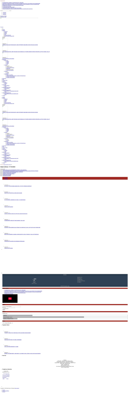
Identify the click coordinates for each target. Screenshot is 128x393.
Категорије (6, 60)
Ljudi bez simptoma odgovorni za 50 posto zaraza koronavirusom (15, 213)
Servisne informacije (7, 35)
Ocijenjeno (6, 179)
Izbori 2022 (4, 84)
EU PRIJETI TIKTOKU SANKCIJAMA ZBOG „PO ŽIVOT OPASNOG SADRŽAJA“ (18, 186)
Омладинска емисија (10, 70)
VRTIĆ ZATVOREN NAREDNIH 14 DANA (11, 346)
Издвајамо (4, 59)
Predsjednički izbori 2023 (6, 87)
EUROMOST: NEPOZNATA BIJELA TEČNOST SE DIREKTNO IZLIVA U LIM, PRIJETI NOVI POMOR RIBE (21, 3)
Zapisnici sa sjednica (9, 74)
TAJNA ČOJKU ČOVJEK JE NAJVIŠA (9, 172)
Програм (5, 71)
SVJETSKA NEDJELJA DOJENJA (8, 58)
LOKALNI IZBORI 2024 (6, 92)
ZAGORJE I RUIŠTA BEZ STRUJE (8, 173)
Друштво (6, 31)
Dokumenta (6, 141)
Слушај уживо (4, 80)
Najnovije (6, 178)
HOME (3, 29)
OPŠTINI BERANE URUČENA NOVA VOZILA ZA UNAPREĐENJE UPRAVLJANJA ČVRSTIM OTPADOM (20, 170)
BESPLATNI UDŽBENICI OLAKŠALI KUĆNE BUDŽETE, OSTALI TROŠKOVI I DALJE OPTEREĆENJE (20, 4)
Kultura (5, 33)
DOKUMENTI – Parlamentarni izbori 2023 (11, 158)
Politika (5, 32)
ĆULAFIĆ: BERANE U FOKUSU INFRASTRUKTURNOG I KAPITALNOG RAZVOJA (17, 8)
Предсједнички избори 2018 (9, 103)
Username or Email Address (6, 306)
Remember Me (6, 308)
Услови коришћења (5, 390)
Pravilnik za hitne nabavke (10, 77)
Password (3, 307)
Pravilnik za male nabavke (10, 76)
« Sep (3, 378)
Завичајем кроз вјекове (10, 67)
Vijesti (5, 83)
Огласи (3, 81)
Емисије (5, 132)
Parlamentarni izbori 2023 (6, 90)
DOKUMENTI (6, 85)
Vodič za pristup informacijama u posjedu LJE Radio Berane (16, 75)
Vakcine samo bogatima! (8, 206)
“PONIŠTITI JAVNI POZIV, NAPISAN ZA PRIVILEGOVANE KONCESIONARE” (17, 332)
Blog (3, 79)
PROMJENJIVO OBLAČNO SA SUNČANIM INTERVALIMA (13, 5)
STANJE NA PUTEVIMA (6, 6)
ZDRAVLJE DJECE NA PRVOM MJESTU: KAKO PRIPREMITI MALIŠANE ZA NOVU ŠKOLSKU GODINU (20, 44)
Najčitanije (6, 177)
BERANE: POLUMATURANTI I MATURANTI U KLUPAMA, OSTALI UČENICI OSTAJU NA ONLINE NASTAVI (22, 353)
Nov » (8, 378)
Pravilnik (5, 150)
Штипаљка (8, 68)
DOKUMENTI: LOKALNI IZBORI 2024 (11, 93)
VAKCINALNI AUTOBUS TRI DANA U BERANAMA (12, 339)
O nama (3, 95)
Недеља (7, 140)
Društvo (7, 61)
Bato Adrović (17, 388)
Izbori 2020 (4, 149)
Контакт (3, 391)
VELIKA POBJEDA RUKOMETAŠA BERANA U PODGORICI (13, 171)
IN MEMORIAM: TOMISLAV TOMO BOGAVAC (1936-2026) (12, 2)
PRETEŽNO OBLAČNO (7, 175)
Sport (5, 34)
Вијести (3, 30)
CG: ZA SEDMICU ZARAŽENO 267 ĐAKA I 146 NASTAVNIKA (14, 199)
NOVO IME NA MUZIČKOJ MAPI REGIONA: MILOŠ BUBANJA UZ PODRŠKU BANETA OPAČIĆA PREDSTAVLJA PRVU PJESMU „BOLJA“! (26, 51)
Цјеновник (4, 78)
